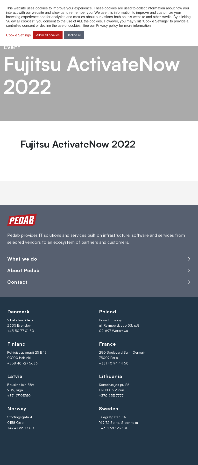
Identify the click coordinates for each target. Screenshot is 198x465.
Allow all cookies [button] (48, 35)
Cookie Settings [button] (18, 35)
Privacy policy (107, 25)
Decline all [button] (74, 35)
